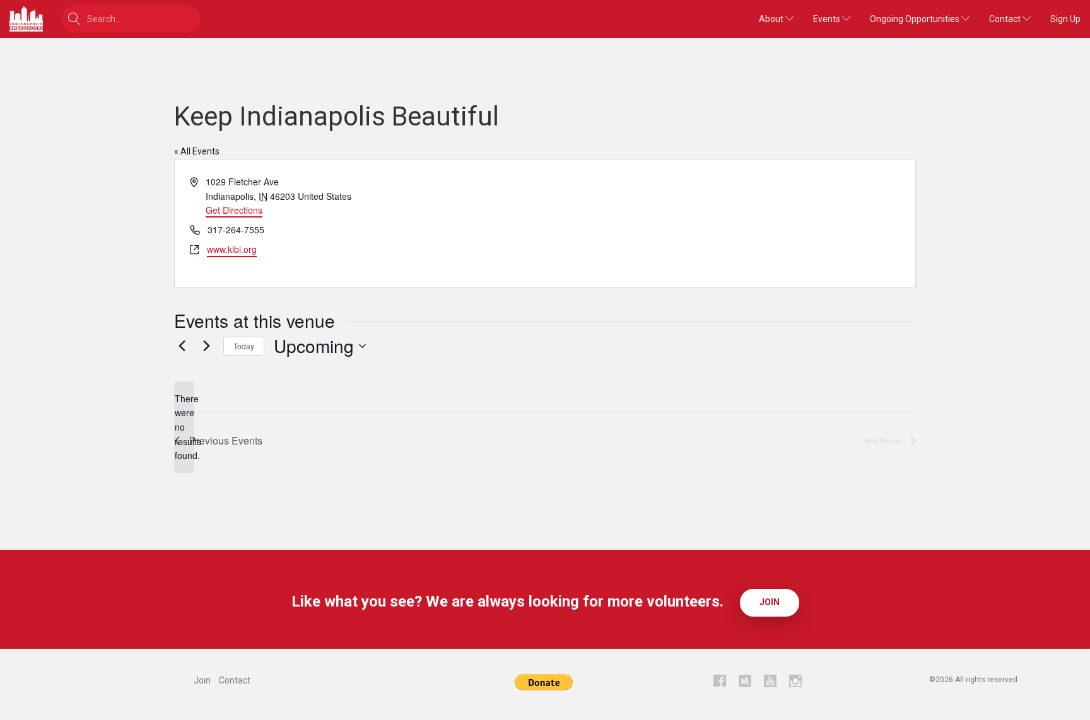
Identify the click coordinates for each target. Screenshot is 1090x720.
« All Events (197, 151)
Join (769, 602)
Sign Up (1065, 19)
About (772, 19)
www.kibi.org (232, 249)
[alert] (184, 427)
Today (243, 345)
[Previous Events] (181, 346)
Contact (1006, 19)
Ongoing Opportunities (915, 19)
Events (827, 19)
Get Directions (234, 210)
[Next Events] (206, 346)
